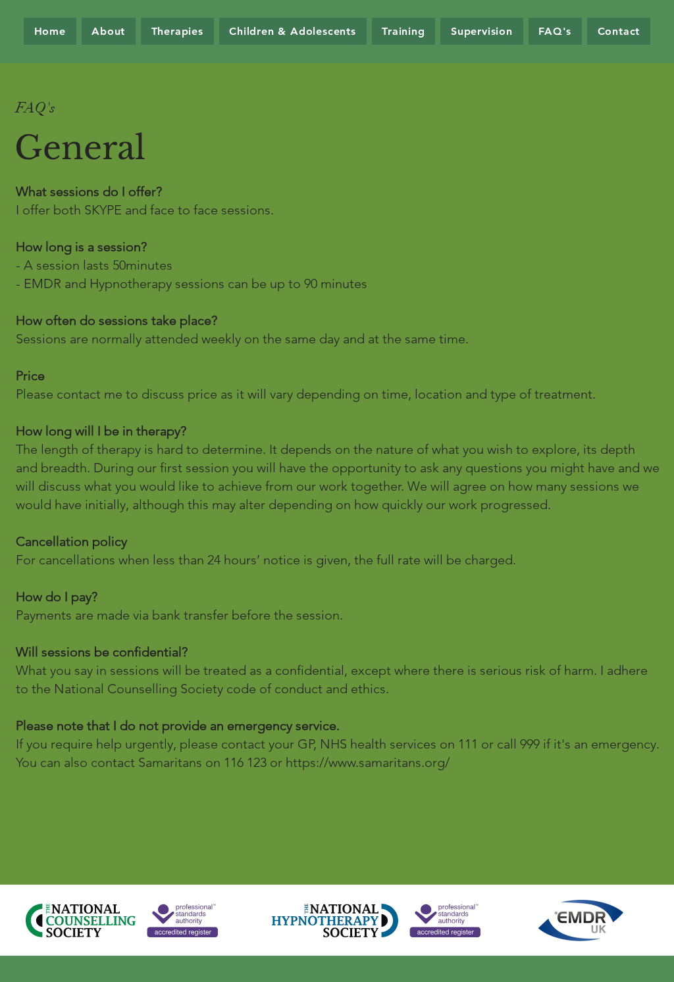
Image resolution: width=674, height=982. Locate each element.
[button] (177, 31)
